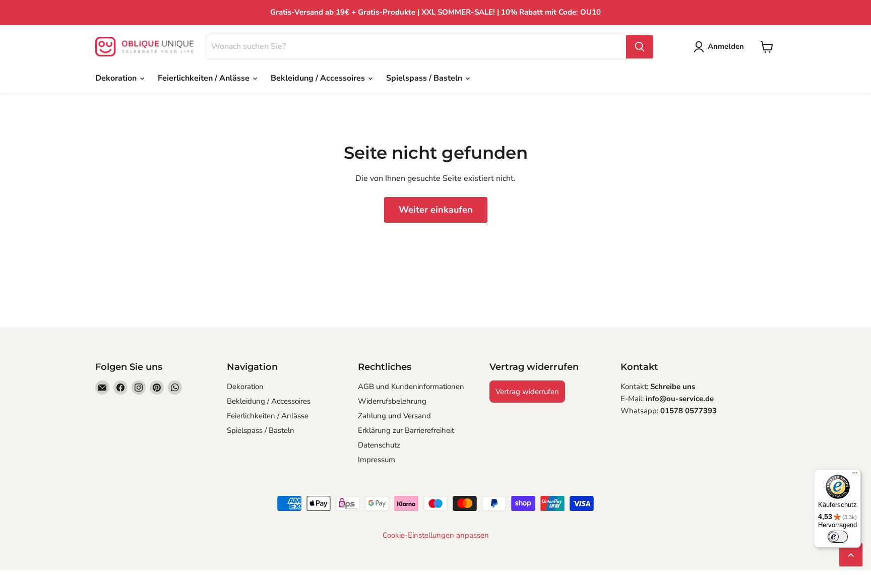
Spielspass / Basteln (425, 78)
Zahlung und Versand (394, 416)
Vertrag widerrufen (527, 392)
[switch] (838, 537)
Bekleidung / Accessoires (319, 78)
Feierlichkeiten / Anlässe (205, 78)
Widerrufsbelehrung (392, 401)
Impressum (376, 460)
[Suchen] (639, 46)
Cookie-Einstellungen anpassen (436, 535)
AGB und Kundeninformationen (411, 386)
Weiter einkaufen (436, 210)
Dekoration (117, 78)
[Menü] (855, 475)
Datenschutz (379, 445)
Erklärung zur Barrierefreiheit (406, 430)
